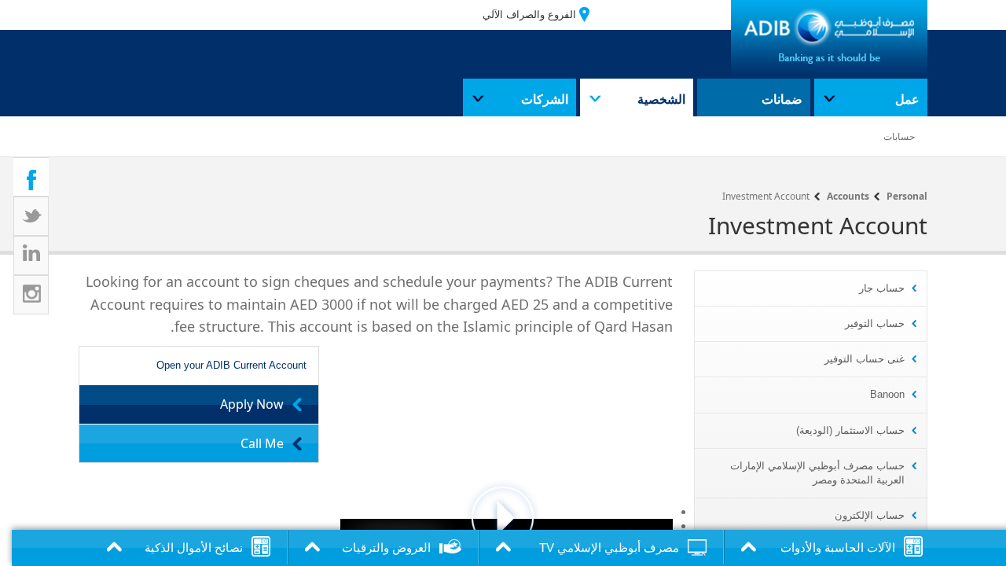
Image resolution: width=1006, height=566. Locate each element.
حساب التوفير (875, 323)
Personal (907, 196)
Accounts (848, 196)
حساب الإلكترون (870, 515)
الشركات (544, 99)
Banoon (887, 394)
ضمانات (782, 99)
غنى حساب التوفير (864, 359)
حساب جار (882, 288)
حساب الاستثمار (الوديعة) (850, 430)
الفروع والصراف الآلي (529, 14)
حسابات (899, 136)
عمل (907, 99)
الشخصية (661, 99)
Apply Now (252, 404)
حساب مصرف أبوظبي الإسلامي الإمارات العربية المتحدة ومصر (817, 473)
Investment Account (766, 196)
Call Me (262, 443)
